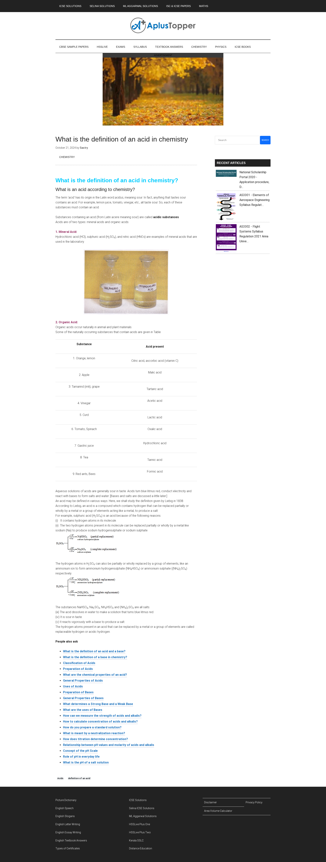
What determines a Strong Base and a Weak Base (98, 704)
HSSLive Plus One (139, 824)
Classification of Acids (79, 663)
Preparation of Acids (78, 669)
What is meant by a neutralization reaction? (94, 733)
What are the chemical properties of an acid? (95, 675)
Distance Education (140, 848)
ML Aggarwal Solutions (143, 816)
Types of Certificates (67, 848)
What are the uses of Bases (82, 710)
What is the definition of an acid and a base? (94, 651)
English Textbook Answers (71, 840)
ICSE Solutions (138, 800)
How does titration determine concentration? (95, 739)
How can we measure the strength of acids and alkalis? (102, 715)
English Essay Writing (68, 832)
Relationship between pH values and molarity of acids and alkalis (108, 745)
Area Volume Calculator (218, 810)
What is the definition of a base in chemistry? (95, 657)
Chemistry (67, 157)
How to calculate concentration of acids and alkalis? (100, 721)
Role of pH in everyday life (81, 756)
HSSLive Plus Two (140, 832)
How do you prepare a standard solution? (92, 727)
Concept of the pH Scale (80, 751)
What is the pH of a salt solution (86, 762)
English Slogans (65, 816)
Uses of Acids (73, 686)
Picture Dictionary (65, 800)
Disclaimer (210, 802)
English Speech (64, 808)
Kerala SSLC (136, 840)
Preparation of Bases (78, 692)
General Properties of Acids (83, 680)
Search (265, 140)
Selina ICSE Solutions (141, 808)
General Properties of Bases (83, 698)
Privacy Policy (254, 802)
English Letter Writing (67, 824)
